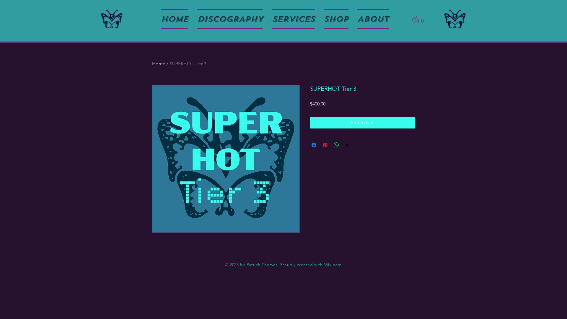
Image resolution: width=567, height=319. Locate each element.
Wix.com (333, 264)
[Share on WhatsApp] (336, 145)
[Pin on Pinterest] (325, 145)
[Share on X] (347, 145)
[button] (420, 19)
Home (158, 63)
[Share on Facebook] (313, 145)
